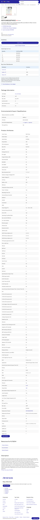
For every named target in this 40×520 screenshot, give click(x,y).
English (25, 122)
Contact (4, 507)
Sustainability (5, 506)
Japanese (30, 122)
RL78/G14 (28, 4)
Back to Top (35, 518)
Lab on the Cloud (17, 512)
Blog (3, 509)
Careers (4, 501)
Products (2, 4)
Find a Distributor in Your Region (9, 84)
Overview (4, 499)
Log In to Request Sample (20, 45)
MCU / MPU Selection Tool (19, 504)
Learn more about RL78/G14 (8, 29)
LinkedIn (6, 493)
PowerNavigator (17, 510)
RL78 (27, 385)
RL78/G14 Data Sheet (7, 26)
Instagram (7, 492)
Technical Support (29, 499)
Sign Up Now (6, 485)
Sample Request (5, 450)
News (4, 504)
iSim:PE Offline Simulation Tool (20, 506)
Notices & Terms (5, 517)
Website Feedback (26, 517)
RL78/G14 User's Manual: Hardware (9, 28)
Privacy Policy (11, 517)
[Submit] (20, 3)
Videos (4, 511)
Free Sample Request (30, 501)
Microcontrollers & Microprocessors (10, 4)
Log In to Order (20, 42)
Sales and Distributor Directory (31, 504)
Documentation (5, 447)
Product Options (5, 445)
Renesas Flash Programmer (19, 502)
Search (29, 1)
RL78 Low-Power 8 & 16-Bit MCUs (21, 4)
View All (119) (5, 436)
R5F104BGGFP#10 (11, 34)
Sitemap (21, 517)
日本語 (27, 512)
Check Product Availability (30, 502)
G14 (26, 388)
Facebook (6, 490)
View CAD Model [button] (18, 93)
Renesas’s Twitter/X (8, 489)
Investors (4, 502)
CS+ (15, 501)
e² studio (16, 499)
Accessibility (17, 517)
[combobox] (29, 4)
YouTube (6, 488)
